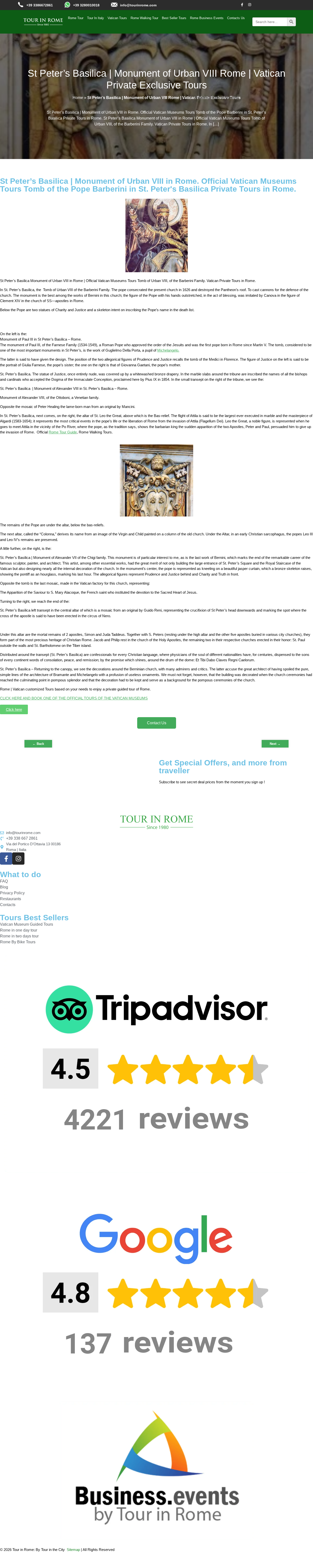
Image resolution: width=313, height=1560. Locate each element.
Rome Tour (75, 18)
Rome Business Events (207, 18)
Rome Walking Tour (144, 18)
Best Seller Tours (174, 18)
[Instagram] (249, 4)
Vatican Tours (117, 18)
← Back (38, 744)
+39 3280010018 (86, 5)
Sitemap (73, 1550)
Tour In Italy (95, 18)
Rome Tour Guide (63, 432)
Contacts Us (236, 18)
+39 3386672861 (39, 5)
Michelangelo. (168, 350)
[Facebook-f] (242, 4)
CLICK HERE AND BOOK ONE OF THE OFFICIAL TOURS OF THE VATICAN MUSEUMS (74, 698)
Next (275, 744)
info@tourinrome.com (138, 5)
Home (78, 98)
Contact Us (156, 723)
